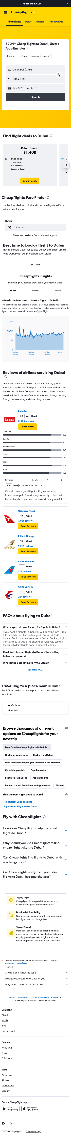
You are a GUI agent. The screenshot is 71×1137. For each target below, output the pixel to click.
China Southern (26, 561)
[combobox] (38, 227)
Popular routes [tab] (38, 770)
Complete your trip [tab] (15, 770)
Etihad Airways (26, 536)
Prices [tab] (13, 290)
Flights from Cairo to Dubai (18, 801)
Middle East (23, 997)
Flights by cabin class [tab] (16, 755)
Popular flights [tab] (40, 777)
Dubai (55, 997)
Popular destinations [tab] (16, 777)
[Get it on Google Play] (10, 1109)
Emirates (22, 411)
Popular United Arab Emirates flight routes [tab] (27, 785)
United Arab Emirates (40, 997)
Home (11, 997)
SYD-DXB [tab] (35, 264)
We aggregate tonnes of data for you (25, 978)
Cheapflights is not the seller (21, 972)
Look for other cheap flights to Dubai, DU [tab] (26, 747)
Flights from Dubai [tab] (43, 755)
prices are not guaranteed (15, 963)
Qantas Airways (26, 511)
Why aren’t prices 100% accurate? (24, 984)
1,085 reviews (26, 520)
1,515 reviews (25, 546)
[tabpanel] (35, 331)
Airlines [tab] (35, 290)
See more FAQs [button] (35, 669)
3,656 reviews (26, 421)
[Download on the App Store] (30, 1109)
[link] (29, 181)
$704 (10, 44)
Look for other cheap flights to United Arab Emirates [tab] (32, 762)
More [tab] (58, 290)
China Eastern (25, 586)
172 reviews (24, 571)
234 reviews (25, 596)
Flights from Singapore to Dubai (20, 806)
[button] (67, 3)
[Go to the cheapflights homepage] (23, 12)
